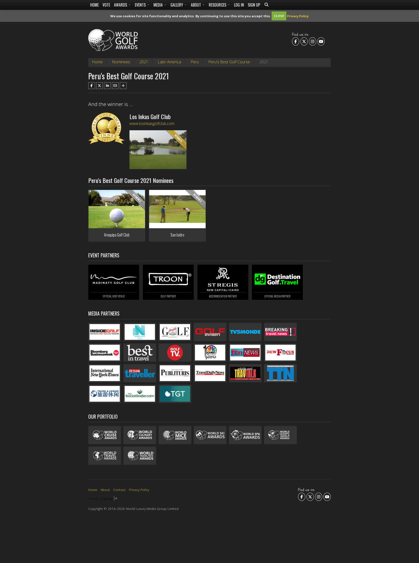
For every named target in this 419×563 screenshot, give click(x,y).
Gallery (177, 5)
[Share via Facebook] (92, 85)
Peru (195, 62)
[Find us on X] (304, 41)
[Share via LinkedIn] (107, 85)
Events (141, 5)
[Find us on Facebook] (295, 41)
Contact (119, 489)
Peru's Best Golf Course (229, 62)
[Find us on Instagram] (312, 41)
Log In (239, 5)
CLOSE (279, 16)
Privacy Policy (298, 16)
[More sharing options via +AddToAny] (123, 85)
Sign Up (254, 5)
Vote (106, 5)
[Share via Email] (115, 85)
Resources (218, 5)
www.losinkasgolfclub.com (151, 123)
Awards (121, 5)
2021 (143, 62)
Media (158, 5)
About (196, 5)
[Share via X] (100, 85)
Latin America (169, 62)
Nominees (121, 62)
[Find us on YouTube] (321, 41)
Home (94, 5)
